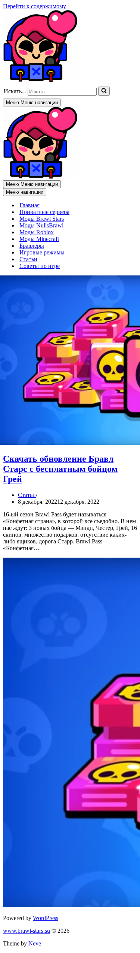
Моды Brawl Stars (41, 218)
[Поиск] (104, 91)
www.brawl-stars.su (26, 931)
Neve (34, 943)
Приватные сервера (44, 212)
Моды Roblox (36, 232)
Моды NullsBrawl (41, 225)
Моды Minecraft (39, 239)
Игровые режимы (42, 252)
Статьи (28, 259)
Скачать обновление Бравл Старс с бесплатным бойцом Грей (60, 469)
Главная (29, 205)
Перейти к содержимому (34, 6)
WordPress (45, 918)
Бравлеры (31, 245)
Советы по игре (39, 266)
